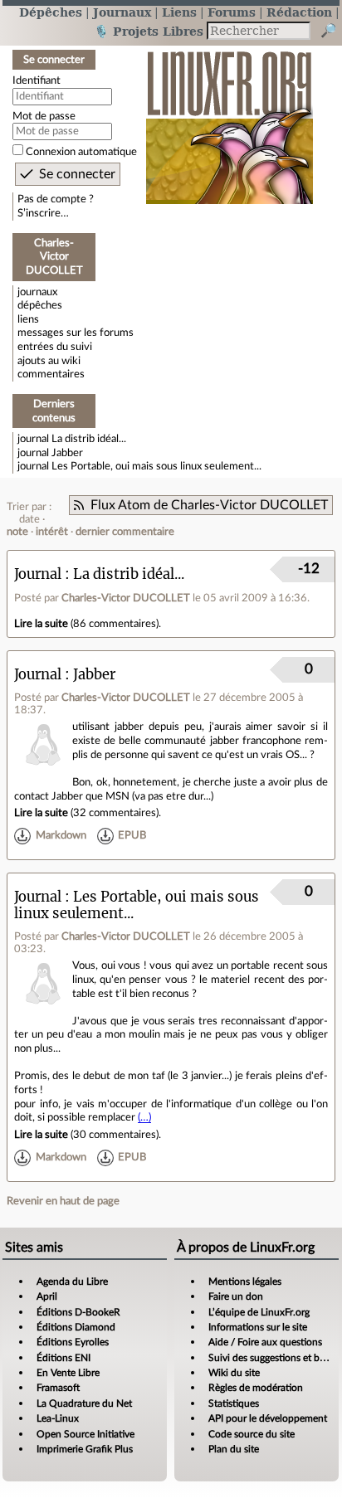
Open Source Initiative (85, 1434)
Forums (232, 12)
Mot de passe (44, 116)
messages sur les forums (75, 333)
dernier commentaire (125, 532)
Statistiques (233, 1403)
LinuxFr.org (229, 119)
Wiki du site (234, 1373)
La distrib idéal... (88, 439)
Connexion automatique (81, 152)
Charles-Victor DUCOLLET (125, 598)
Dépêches (50, 12)
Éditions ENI (63, 1358)
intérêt (52, 532)
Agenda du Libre (72, 1281)
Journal (37, 574)
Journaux (122, 12)
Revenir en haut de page (63, 1201)
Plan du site (233, 1449)
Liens (179, 12)
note (17, 532)
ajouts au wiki (49, 361)
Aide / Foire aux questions (265, 1342)
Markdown (61, 836)
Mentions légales (244, 1281)
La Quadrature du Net (84, 1403)
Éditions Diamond (76, 1327)
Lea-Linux (58, 1418)
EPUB (132, 836)
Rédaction (299, 12)
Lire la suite (41, 624)
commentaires (51, 374)
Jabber (67, 453)
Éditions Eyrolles (73, 1342)
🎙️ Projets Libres (148, 31)
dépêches (39, 305)
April (47, 1296)
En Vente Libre (68, 1373)
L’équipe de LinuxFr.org (259, 1312)
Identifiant (36, 80)
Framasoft (58, 1388)
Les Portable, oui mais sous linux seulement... (156, 466)
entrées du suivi (54, 347)
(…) (144, 1117)
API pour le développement (267, 1418)
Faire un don (235, 1296)
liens (28, 319)
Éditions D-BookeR (78, 1312)
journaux (37, 292)
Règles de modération (255, 1388)
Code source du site (251, 1434)
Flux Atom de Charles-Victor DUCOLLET (209, 505)
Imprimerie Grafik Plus (85, 1449)
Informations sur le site (257, 1327)
